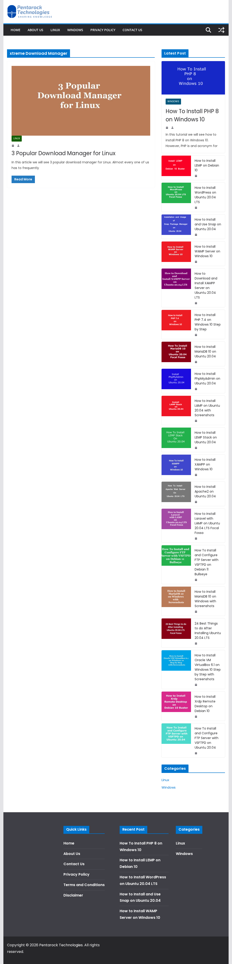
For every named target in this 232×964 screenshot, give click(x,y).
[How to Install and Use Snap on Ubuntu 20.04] (176, 226)
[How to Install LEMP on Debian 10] (176, 168)
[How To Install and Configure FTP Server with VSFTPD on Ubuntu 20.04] (176, 740)
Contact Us (132, 30)
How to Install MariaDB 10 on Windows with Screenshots (205, 598)
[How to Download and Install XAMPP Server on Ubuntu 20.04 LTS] (176, 288)
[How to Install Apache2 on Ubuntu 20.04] (176, 494)
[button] (222, 6)
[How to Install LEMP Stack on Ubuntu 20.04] (176, 440)
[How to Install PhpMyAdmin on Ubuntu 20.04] (176, 381)
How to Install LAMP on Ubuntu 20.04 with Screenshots (207, 408)
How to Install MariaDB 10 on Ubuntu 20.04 (205, 351)
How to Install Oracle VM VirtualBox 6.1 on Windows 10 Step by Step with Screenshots (208, 667)
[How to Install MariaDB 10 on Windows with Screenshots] (176, 601)
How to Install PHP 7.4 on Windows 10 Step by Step (208, 322)
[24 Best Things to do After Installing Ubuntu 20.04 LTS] (176, 633)
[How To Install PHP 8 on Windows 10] (193, 78)
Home (15, 30)
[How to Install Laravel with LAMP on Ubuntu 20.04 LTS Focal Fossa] (176, 526)
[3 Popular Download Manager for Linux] (81, 100)
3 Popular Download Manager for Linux (64, 153)
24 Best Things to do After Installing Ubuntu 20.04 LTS (208, 630)
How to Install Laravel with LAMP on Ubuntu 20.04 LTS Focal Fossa (207, 523)
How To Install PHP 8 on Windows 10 (192, 115)
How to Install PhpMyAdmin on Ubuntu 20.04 (207, 378)
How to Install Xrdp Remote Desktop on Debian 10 (205, 703)
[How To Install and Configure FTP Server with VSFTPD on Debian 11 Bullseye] (176, 564)
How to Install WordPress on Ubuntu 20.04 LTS (205, 194)
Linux (55, 30)
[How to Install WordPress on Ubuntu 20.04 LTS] (176, 197)
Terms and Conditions (84, 884)
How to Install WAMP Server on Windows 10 (207, 251)
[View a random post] (221, 30)
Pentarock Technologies (61, 945)
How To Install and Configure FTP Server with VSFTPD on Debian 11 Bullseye (206, 562)
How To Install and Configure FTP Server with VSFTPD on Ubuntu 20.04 (206, 738)
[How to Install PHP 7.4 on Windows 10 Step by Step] (176, 324)
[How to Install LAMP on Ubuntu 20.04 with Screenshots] (176, 410)
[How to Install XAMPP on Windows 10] (176, 467)
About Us (35, 30)
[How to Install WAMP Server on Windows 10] (176, 254)
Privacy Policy (102, 30)
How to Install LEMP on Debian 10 (207, 165)
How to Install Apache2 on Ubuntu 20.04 (205, 491)
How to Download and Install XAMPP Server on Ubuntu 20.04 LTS (206, 285)
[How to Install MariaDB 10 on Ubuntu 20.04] (176, 354)
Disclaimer (73, 895)
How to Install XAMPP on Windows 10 (205, 464)
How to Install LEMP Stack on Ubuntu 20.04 (206, 437)
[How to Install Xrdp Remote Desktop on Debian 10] (176, 706)
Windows (75, 30)
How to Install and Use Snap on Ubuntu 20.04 (208, 224)
